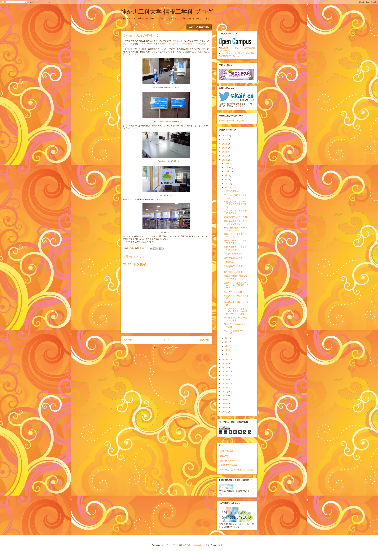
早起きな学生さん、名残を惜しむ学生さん (235, 222)
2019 (224, 359)
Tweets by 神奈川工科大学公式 (233, 120)
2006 (224, 412)
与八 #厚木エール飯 (233, 292)
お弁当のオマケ (231, 191)
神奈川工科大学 (226, 451)
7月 (226, 183)
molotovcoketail (198, 545)
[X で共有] (156, 248)
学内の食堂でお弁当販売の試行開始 (235, 248)
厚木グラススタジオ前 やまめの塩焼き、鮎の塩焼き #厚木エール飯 (235, 311)
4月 (226, 342)
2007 (224, 407)
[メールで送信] (151, 248)
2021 (224, 156)
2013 (224, 383)
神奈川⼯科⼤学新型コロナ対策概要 (177, 43)
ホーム (166, 340)
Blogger (224, 545)
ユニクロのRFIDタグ (233, 253)
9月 (226, 175)
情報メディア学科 (227, 460)
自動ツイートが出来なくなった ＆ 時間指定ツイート (236, 285)
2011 (224, 391)
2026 (224, 136)
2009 (224, 400)
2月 (226, 350)
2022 (224, 152)
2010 (224, 395)
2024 (224, 144)
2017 (224, 367)
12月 (227, 163)
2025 (224, 139)
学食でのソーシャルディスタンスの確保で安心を (235, 204)
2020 (224, 160)
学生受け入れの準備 (233, 272)
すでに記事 (177, 41)
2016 (224, 371)
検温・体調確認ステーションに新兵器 (235, 228)
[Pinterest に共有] (162, 248)
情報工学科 (224, 456)
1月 (226, 354)
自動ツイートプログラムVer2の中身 (235, 241)
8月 (226, 179)
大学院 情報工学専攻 (228, 465)
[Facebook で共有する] (159, 248)
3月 (226, 346)
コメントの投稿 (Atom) (169, 347)
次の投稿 (127, 340)
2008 (224, 403)
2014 (224, 379)
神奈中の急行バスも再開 (235, 217)
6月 (226, 187)
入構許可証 (229, 261)
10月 (227, 171)
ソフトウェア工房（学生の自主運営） (236, 470)
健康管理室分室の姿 (233, 257)
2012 (224, 387)
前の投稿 (204, 340)
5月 (226, 338)
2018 (224, 363)
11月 (227, 167)
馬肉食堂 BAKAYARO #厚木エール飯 (235, 319)
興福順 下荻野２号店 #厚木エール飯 (235, 277)
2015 (224, 375)
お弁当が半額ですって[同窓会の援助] (235, 211)
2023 (224, 148)
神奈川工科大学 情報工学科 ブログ (166, 11)
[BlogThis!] (154, 248)
